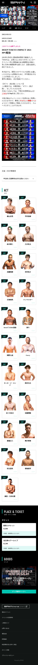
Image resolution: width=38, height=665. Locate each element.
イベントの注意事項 (7, 617)
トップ (3, 28)
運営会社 (4, 633)
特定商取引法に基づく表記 (9, 644)
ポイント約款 (5, 650)
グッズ (26, 28)
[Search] (31, 2)
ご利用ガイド (5, 623)
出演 (10, 28)
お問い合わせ (5, 628)
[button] (19, 178)
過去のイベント (6, 612)
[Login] (35, 2)
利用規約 (4, 639)
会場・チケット (18, 28)
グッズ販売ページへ (19, 591)
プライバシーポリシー (8, 655)
